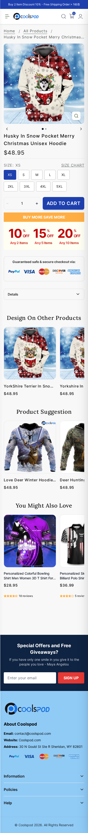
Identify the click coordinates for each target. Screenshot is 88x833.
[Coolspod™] (27, 709)
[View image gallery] (76, 116)
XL (63, 175)
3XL (27, 186)
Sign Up (71, 678)
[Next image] (81, 129)
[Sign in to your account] (80, 16)
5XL (59, 186)
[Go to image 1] (43, 129)
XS (10, 175)
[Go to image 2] (45, 129)
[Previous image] (7, 129)
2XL (11, 186)
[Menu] (7, 16)
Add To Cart (63, 203)
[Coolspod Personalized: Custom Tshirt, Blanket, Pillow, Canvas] (26, 16)
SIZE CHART (72, 165)
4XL (43, 186)
